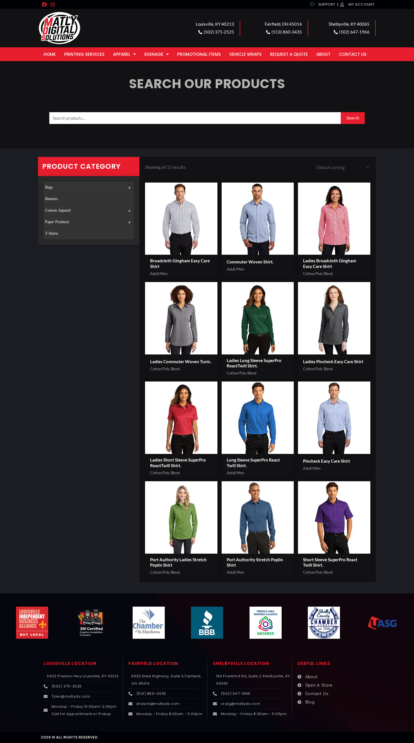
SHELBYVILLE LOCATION (241, 663)
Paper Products (88, 222)
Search (352, 117)
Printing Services (84, 54)
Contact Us (352, 54)
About (323, 54)
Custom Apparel (88, 211)
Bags (88, 188)
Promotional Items (199, 54)
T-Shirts (51, 233)
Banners (51, 199)
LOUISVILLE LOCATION (70, 663)
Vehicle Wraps (245, 54)
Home (50, 54)
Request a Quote (289, 54)
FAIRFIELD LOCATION (153, 663)
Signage (153, 54)
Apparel (121, 54)
